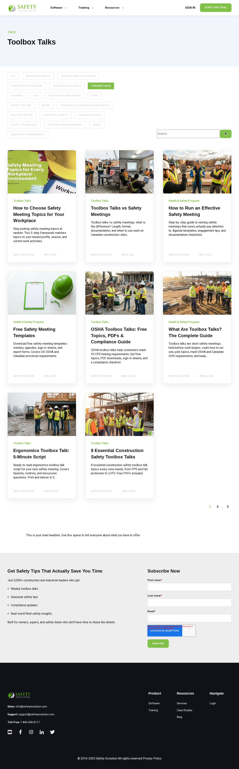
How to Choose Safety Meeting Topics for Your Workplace (38, 214)
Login (213, 703)
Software (154, 703)
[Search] (226, 134)
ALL (13, 76)
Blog (179, 716)
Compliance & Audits (67, 86)
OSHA (94, 95)
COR (35, 95)
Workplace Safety (38, 76)
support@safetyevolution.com (37, 714)
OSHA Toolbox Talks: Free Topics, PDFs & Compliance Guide (119, 335)
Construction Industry (27, 86)
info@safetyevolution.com (31, 706)
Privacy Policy (152, 758)
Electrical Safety (55, 115)
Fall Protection (22, 115)
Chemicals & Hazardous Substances (84, 105)
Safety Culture (21, 105)
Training (17, 95)
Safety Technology (24, 124)
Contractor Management (65, 124)
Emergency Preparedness (28, 134)
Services (182, 703)
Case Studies (184, 710)
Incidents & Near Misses (65, 95)
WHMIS (97, 124)
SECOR (46, 105)
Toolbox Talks (101, 86)
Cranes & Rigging (89, 115)
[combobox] (188, 134)
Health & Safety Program (78, 76)
